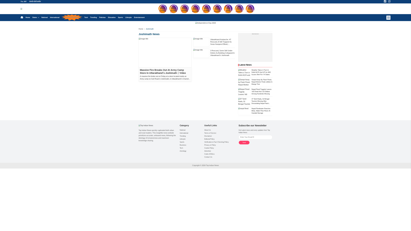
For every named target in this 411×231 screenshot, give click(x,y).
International (54, 18)
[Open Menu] (388, 18)
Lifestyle (128, 18)
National (44, 18)
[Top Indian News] (146, 125)
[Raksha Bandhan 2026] (205, 23)
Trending (93, 18)
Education (112, 18)
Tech (86, 18)
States (34, 18)
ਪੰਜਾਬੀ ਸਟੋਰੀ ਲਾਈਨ (35, 2)
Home (28, 18)
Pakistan (102, 18)
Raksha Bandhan (72, 17)
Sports (120, 18)
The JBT (24, 2)
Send (244, 142)
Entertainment (139, 18)
